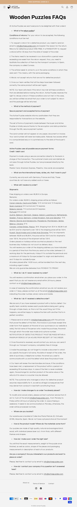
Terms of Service (39, 483)
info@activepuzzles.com (26, 46)
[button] (4, 7)
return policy (29, 31)
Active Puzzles (41, 505)
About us (26, 482)
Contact (51, 483)
